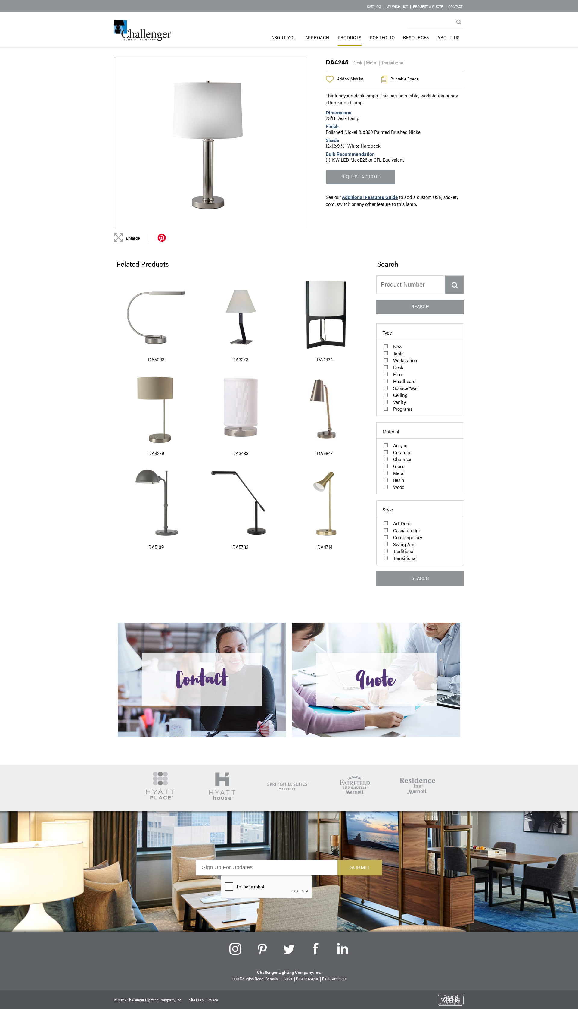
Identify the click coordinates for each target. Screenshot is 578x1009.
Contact (455, 6)
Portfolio (382, 37)
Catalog (374, 6)
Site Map (196, 1000)
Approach (317, 37)
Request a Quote (428, 6)
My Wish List (397, 6)
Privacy (212, 1000)
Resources (416, 37)
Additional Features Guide (370, 196)
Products (350, 37)
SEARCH (420, 306)
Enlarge (133, 238)
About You (284, 37)
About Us (448, 37)
